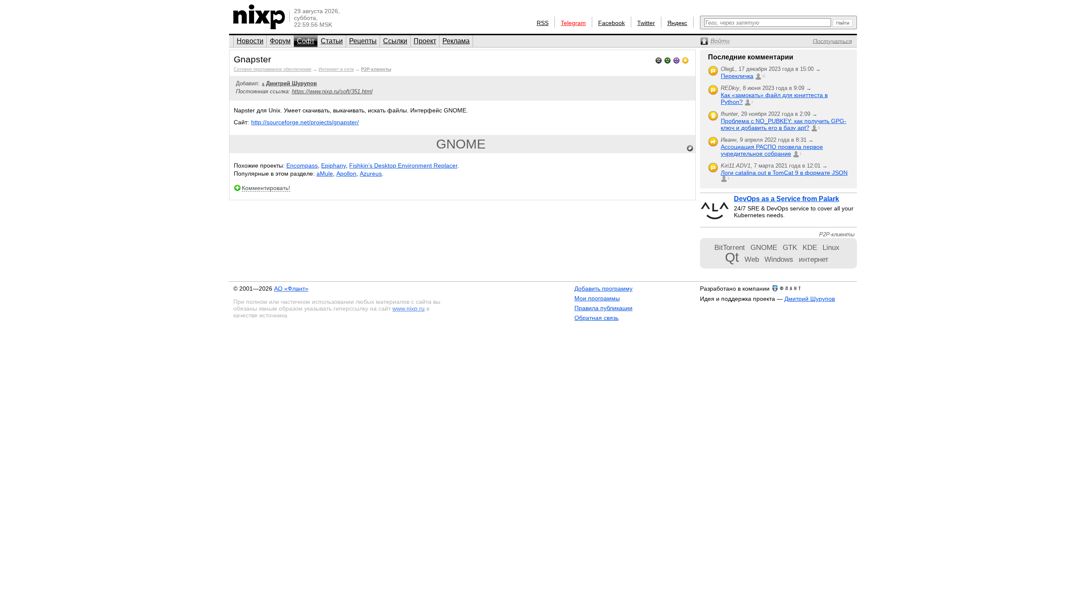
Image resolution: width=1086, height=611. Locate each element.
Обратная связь (596, 317)
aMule (324, 173)
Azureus (371, 173)
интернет (813, 259)
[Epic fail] (658, 60)
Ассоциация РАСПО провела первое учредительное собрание (772, 150)
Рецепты (363, 41)
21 (763, 76)
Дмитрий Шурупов (809, 298)
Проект (425, 41)
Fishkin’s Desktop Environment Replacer (403, 165)
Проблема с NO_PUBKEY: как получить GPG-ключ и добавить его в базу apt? (783, 124)
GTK (790, 247)
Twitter (646, 23)
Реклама (456, 41)
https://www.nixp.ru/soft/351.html (332, 91)
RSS (543, 23)
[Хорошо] (676, 60)
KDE (810, 247)
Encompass (302, 165)
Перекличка (737, 76)
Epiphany (333, 165)
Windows (778, 259)
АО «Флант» (291, 288)
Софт (305, 41)
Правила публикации (603, 308)
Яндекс (677, 23)
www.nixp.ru (408, 308)
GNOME (461, 144)
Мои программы (597, 298)
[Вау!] (685, 60)
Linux (831, 247)
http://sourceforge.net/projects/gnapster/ (305, 122)
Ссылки (395, 41)
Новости (250, 41)
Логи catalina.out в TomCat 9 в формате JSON (784, 172)
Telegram (573, 23)
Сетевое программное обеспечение (272, 69)
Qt (732, 257)
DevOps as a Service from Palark (786, 198)
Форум (280, 41)
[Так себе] (667, 60)
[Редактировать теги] (690, 148)
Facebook (611, 23)
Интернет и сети (336, 69)
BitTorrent (729, 247)
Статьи (332, 41)
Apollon (346, 173)
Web (752, 259)
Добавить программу (603, 288)
